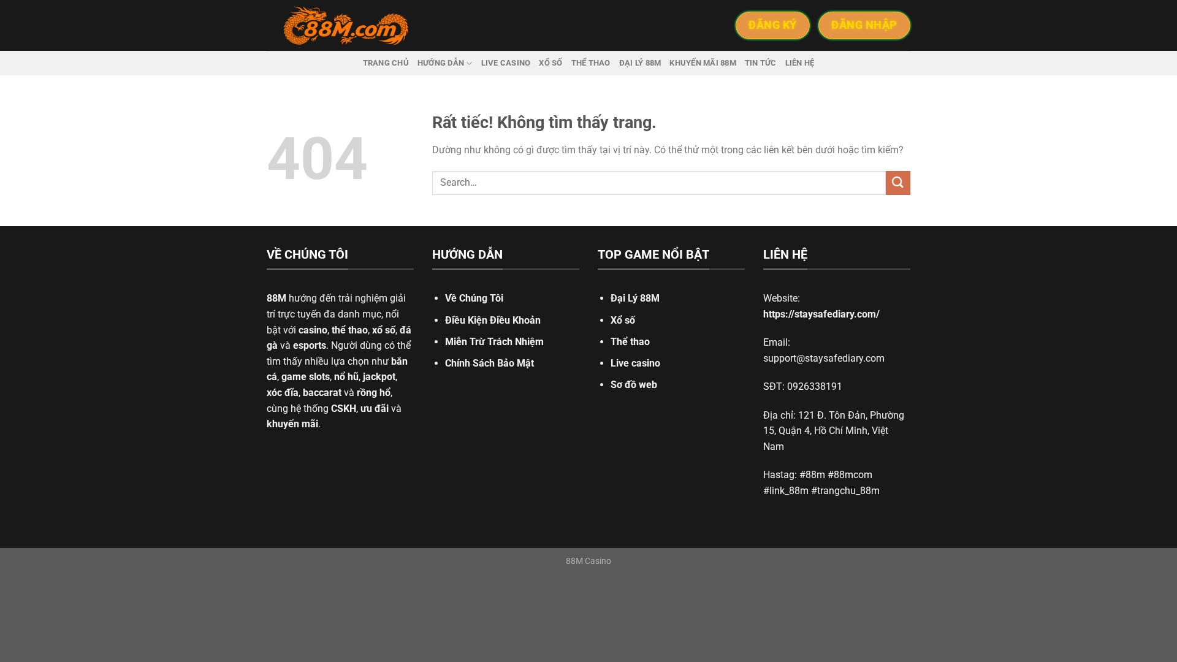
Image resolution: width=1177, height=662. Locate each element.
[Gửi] (898, 183)
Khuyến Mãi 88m (702, 62)
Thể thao (591, 62)
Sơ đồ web (634, 384)
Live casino (506, 62)
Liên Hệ (800, 62)
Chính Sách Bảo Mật (489, 363)
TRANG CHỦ (386, 62)
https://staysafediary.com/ (821, 314)
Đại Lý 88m (640, 62)
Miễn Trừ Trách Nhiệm (494, 342)
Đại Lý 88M (635, 298)
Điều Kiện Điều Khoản (493, 320)
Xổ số (550, 62)
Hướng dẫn (440, 62)
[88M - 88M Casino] (346, 26)
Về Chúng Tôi (474, 298)
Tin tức (761, 62)
